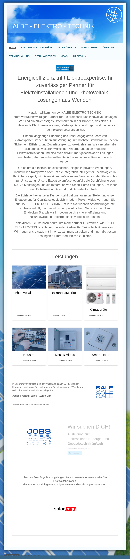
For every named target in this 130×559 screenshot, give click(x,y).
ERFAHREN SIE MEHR (24, 315)
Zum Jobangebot (74, 453)
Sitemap (17, 554)
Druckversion (10, 554)
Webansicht (122, 553)
